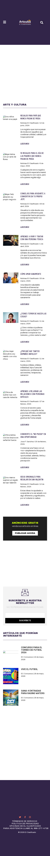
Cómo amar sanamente (30, 273)
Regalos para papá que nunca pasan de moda (30, 117)
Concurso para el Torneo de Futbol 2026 (31, 650)
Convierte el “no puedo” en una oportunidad (33, 435)
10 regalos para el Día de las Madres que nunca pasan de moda (32, 155)
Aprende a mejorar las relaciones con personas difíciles (32, 394)
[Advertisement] (25, 71)
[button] (41, 22)
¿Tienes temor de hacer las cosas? (33, 315)
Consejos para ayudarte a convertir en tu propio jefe (32, 196)
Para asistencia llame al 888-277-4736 (25, 828)
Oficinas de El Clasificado (25, 826)
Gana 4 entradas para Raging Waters (33, 692)
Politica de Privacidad (25, 824)
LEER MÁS (24, 144)
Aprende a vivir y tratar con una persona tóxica (31, 238)
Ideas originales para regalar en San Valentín (31, 478)
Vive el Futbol (29, 669)
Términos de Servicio (24, 821)
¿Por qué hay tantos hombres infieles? (30, 352)
